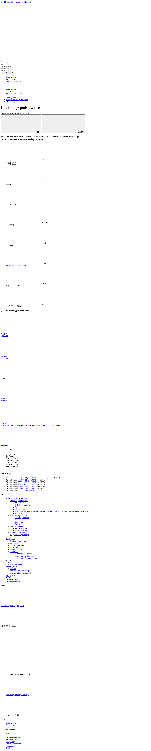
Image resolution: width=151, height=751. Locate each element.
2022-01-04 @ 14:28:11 (27, 478)
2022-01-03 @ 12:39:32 (27, 482)
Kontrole (18, 513)
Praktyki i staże (16, 564)
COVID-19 (14, 543)
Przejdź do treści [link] (7, 2)
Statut (17, 507)
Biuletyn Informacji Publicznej (17, 499)
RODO (8, 577)
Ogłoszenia (10, 537)
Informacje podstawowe (19, 501)
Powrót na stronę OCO (14, 81)
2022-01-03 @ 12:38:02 (27, 488)
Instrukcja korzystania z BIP (20, 573)
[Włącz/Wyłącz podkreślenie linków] (18, 57)
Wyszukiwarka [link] (19, 2)
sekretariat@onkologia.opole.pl (17, 265)
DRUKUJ (81, 132)
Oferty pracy (10, 742)
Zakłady (18, 524)
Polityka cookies (12, 579)
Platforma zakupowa (18, 541)
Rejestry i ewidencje (22, 505)
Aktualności (10, 729)
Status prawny (20, 509)
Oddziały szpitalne (22, 518)
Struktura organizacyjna (19, 516)
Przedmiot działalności (18, 533)
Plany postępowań (17, 550)
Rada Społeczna (21, 530)
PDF (38, 132)
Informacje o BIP (12, 567)
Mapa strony (10, 79)
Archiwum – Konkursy (23, 554)
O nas (8, 727)
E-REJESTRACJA (8, 73)
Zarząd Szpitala (21, 528)
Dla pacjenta (10, 725)
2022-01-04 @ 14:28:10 (27, 480)
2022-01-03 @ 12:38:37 (27, 486)
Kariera (8, 560)
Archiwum (14, 552)
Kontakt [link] (28, 2)
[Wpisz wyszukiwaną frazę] (2, 64)
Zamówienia (10, 539)
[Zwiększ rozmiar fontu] (18, 39)
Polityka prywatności (13, 581)
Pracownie (19, 522)
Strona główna (11, 77)
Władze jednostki (16, 526)
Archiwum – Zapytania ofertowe (27, 558)
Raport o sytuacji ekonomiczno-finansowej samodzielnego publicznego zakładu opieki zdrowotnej (51, 511)
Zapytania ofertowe (17, 545)
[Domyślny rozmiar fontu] (54, 39)
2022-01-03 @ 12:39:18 (27, 484)
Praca (12, 562)
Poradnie (18, 520)
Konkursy (14, 547)
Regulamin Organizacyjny (20, 535)
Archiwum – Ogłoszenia (24, 556)
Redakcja (13, 569)
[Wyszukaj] (54, 57)
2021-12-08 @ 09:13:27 (27, 491)
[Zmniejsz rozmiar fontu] (90, 39)
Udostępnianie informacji (19, 571)
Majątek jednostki (21, 503)
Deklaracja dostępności (14, 744)
